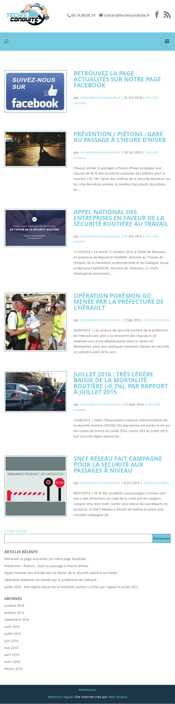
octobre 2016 (14, 612)
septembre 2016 (16, 619)
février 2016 (13, 669)
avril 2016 (11, 654)
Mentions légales (61, 697)
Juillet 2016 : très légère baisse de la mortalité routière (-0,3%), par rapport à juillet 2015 (121, 383)
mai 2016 (11, 648)
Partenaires (87, 690)
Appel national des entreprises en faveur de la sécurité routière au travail (121, 218)
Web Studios (117, 697)
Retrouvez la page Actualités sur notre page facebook (117, 79)
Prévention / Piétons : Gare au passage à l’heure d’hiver (120, 137)
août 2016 (11, 626)
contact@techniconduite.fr (100, 97)
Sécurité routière (157, 320)
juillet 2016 (12, 633)
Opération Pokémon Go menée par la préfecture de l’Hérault (119, 302)
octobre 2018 (14, 605)
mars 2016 (12, 662)
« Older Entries (15, 531)
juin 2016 (11, 641)
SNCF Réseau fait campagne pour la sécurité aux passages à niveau (118, 464)
